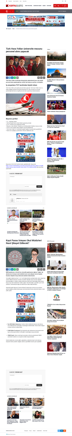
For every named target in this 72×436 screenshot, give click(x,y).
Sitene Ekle (24, 1)
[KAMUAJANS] (14, 5)
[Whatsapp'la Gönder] (15, 78)
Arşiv (20, 1)
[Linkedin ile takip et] (61, 431)
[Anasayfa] (6, 1)
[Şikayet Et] (40, 201)
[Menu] (55, 6)
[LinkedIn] (12, 78)
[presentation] (10, 11)
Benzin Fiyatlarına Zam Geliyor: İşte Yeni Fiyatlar (29, 11)
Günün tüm (62, 11)
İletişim (34, 430)
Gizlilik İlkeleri (39, 430)
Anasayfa (9, 28)
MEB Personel (28, 5)
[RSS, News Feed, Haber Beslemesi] (64, 431)
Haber (44, 5)
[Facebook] (7, 78)
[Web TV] (62, 1)
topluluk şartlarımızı (18, 190)
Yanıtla (18, 201)
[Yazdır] (17, 78)
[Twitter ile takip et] (59, 431)
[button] (38, 78)
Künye (30, 430)
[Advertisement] (36, 39)
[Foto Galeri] (65, 1)
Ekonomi (49, 5)
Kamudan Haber (37, 5)
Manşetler (10, 1)
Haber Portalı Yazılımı (11, 434)
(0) (21, 201)
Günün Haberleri (15, 1)
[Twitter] (9, 78)
